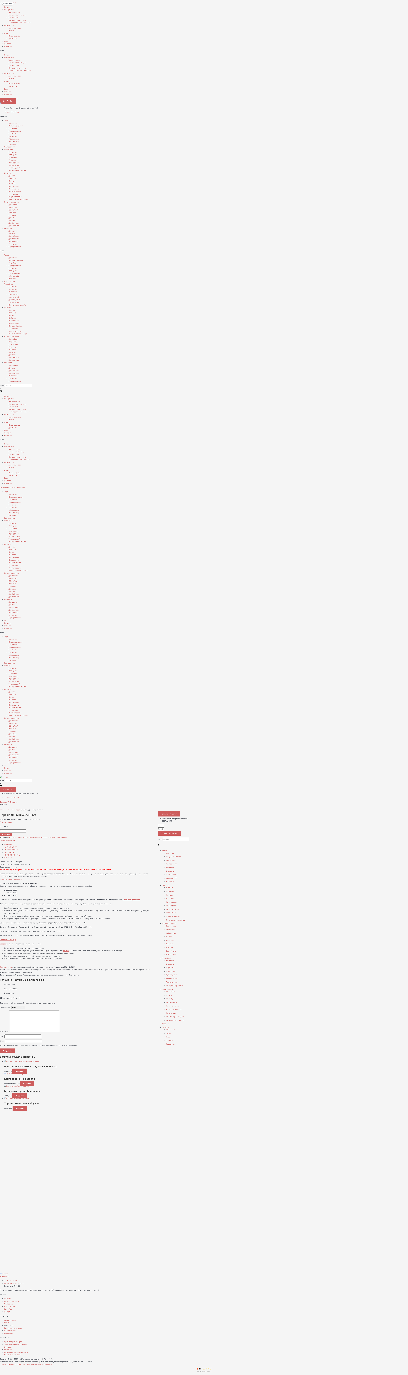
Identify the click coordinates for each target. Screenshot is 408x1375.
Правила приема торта (17, 20)
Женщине (12, 215)
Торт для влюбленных (31, 838)
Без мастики (13, 194)
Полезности (9, 25)
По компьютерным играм (18, 199)
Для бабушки (13, 223)
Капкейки (8, 228)
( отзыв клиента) (6, 822)
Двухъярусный (14, 165)
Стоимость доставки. (131, 900)
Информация (9, 10)
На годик (11, 181)
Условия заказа (14, 12)
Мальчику (12, 178)
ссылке (66, 951)
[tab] (77, 844)
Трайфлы (169, 1040)
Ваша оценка (5, 1007)
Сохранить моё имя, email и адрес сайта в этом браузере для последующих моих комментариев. (40, 1045)
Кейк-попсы (170, 1030)
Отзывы (11, 31)
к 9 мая (169, 995)
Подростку (12, 207)
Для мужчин (13, 231)
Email (2, 1041)
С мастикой (13, 160)
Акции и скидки (14, 28)
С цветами (12, 157)
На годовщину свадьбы (17, 170)
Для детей (12, 123)
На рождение (13, 186)
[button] (204, 50)
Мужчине (12, 212)
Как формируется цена (17, 15)
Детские (7, 173)
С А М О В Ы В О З (12, 850)
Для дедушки (13, 226)
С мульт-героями (15, 197)
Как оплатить (13, 18)
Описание (8, 844)
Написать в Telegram (169, 814)
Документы (12, 39)
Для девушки (13, 239)
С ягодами (12, 136)
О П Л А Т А (9, 852)
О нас (6, 33)
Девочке (11, 176)
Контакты (8, 46)
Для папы (12, 220)
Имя (2, 1036)
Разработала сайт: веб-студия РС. (40, 1364)
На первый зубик (15, 191)
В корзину (6, 834)
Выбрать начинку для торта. (11, 879)
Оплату (3, 944)
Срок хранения (6, 967)
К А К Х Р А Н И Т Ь (12, 855)
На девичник (13, 241)
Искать (2, 386)
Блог (6, 41)
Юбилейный (13, 210)
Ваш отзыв (4, 1032)
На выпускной (171, 1002)
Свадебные (12, 128)
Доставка (7, 44)
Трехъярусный (14, 168)
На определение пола (174, 1009)
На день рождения (15, 126)
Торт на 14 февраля (48, 838)
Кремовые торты (14, 810)
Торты (6, 121)
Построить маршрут (8, 940)
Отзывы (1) (8, 858)
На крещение (13, 189)
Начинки (7, 7)
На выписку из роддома (175, 1017)
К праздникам (167, 989)
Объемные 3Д (13, 142)
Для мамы (12, 218)
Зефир (168, 1033)
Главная (3, 810)
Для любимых (13, 236)
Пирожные (170, 1044)
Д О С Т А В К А (11, 847)
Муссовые (12, 144)
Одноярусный (13, 163)
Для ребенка (13, 205)
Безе (168, 1037)
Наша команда (14, 36)
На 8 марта (170, 992)
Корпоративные (14, 131)
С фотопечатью (14, 139)
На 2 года (12, 184)
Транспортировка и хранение (19, 23)
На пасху (169, 999)
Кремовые (12, 134)
